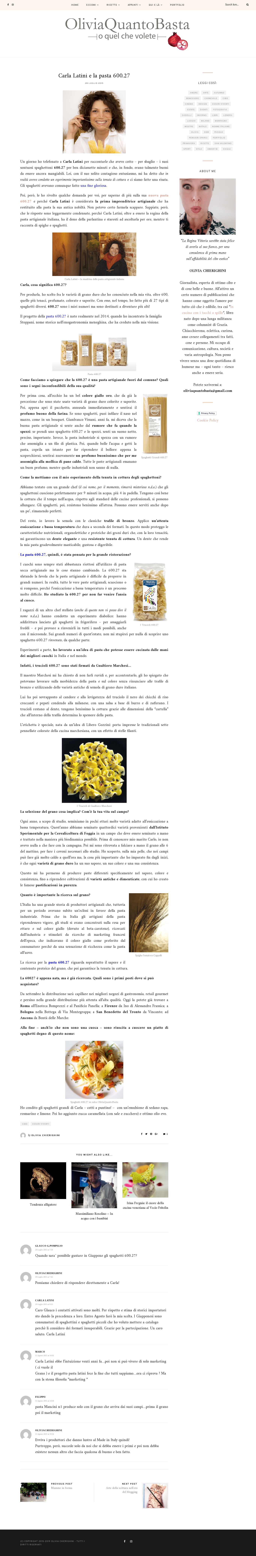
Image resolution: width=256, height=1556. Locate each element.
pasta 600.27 (58, 962)
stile (199, 149)
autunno (219, 93)
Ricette (112, 5)
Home (75, 5)
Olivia (195, 132)
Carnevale (210, 98)
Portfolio (177, 5)
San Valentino (223, 143)
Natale (203, 126)
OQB (206, 132)
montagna (221, 121)
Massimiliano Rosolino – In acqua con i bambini (94, 1216)
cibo (25, 1124)
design (203, 104)
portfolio (219, 138)
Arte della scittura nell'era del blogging (121, 1490)
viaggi (227, 149)
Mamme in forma (61, 1488)
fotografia (220, 110)
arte (206, 93)
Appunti (133, 5)
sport (187, 149)
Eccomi (91, 5)
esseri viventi (40, 1124)
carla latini (44, 1300)
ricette (205, 143)
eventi (204, 110)
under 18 (212, 149)
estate (191, 110)
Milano (205, 121)
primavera (189, 143)
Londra (227, 115)
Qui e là (154, 5)
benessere (192, 98)
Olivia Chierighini (45, 1135)
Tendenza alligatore (43, 1205)
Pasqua (218, 132)
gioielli (187, 115)
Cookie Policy (207, 420)
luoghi (191, 121)
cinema (189, 104)
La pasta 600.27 (33, 555)
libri (215, 115)
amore (194, 93)
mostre (189, 126)
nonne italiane (221, 126)
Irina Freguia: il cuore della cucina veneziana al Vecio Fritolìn (145, 1205)
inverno (202, 115)
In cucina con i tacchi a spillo (208, 310)
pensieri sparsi (198, 138)
